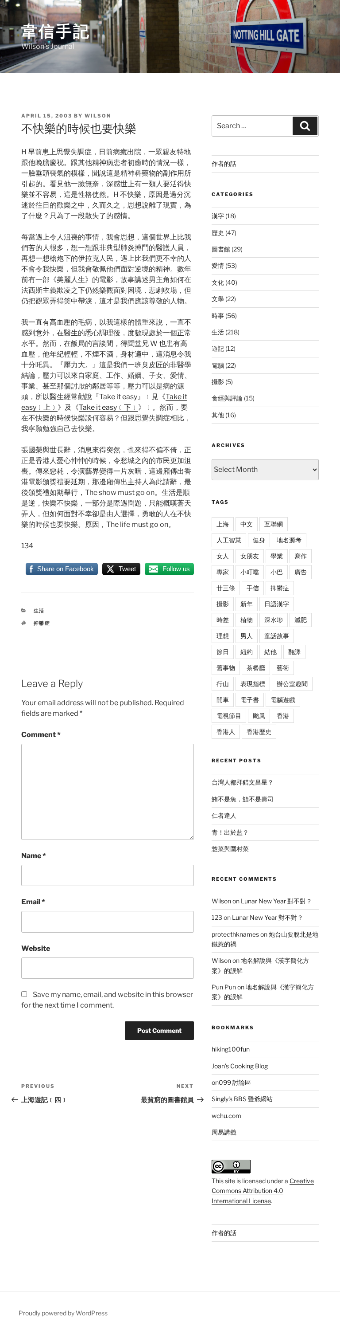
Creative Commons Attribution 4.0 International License (263, 1191)
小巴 (276, 572)
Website (35, 948)
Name (33, 855)
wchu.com (226, 1115)
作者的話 (224, 163)
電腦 (218, 365)
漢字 (218, 216)
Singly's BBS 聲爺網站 (242, 1099)
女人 (222, 556)
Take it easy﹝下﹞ (108, 407)
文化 (218, 282)
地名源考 (289, 540)
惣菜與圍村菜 (230, 848)
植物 (246, 620)
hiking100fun (231, 1049)
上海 (222, 524)
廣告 (300, 572)
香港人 (225, 731)
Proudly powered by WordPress (63, 1313)
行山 (222, 683)
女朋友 (249, 556)
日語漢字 (276, 604)
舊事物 (225, 667)
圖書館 (221, 249)
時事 (218, 315)
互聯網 (273, 524)
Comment (41, 734)
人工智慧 (228, 540)
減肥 (300, 620)
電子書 (249, 699)
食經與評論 (227, 398)
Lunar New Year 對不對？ (276, 901)
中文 (246, 524)
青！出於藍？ (230, 832)
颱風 (259, 715)
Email (33, 902)
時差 (222, 620)
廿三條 (225, 588)
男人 (246, 636)
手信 (253, 588)
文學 (218, 298)
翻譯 (294, 651)
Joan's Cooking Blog (240, 1066)
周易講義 (224, 1132)
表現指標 (252, 683)
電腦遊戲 (282, 699)
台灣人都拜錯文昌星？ (243, 782)
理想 (222, 636)
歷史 (218, 232)
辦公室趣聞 (292, 683)
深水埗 (273, 620)
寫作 (300, 556)
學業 (276, 556)
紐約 (246, 651)
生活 (39, 611)
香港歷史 (259, 731)
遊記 (218, 348)
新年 (246, 604)
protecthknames (235, 934)
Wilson (98, 116)
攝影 (218, 381)
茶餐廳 (256, 667)
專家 (222, 572)
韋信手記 (55, 31)
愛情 (218, 265)
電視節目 (228, 715)
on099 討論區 (231, 1082)
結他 (270, 651)
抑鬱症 (42, 623)
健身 (259, 540)
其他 (218, 415)
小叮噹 (249, 572)
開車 (222, 699)
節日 (222, 651)
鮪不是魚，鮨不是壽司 (243, 799)
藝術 (283, 667)
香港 (283, 715)
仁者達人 (224, 815)
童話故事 (276, 636)
